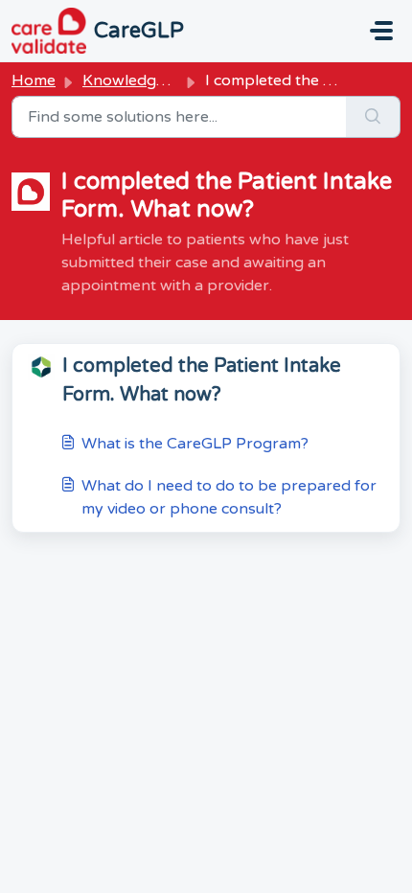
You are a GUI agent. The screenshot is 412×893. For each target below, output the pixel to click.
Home (33, 80)
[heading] (206, 380)
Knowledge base (143, 80)
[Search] (373, 117)
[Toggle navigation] (381, 30)
